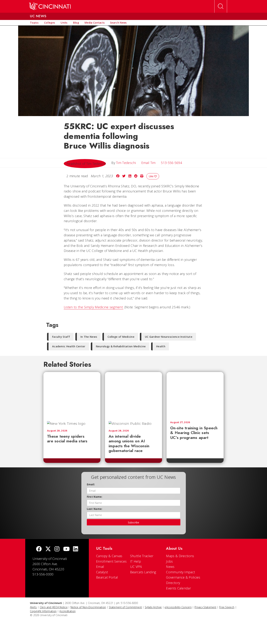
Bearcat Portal (107, 577)
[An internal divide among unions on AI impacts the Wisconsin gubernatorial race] (133, 395)
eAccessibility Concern (178, 607)
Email (100, 566)
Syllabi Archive (153, 607)
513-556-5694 (171, 163)
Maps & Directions (180, 556)
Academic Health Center (68, 346)
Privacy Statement (205, 607)
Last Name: (94, 509)
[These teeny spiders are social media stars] (71, 395)
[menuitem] (34, 22)
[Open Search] (220, 6)
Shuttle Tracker (141, 556)
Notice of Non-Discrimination (88, 607)
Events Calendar (178, 588)
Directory (173, 583)
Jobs (169, 561)
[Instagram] (57, 549)
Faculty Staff (61, 336)
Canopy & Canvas (109, 556)
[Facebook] (39, 549)
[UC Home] (49, 6)
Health (160, 346)
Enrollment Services (111, 561)
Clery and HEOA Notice (54, 607)
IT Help (135, 561)
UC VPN (136, 566)
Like (151, 176)
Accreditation (67, 611)
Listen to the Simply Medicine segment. (93, 307)
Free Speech (226, 607)
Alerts (33, 607)
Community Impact (180, 572)
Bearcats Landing (143, 572)
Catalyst (102, 572)
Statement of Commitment (125, 607)
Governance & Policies (183, 577)
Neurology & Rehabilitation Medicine (121, 346)
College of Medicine (121, 336)
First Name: (94, 496)
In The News (88, 336)
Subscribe (133, 522)
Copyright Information (43, 611)
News (170, 566)
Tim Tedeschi (126, 163)
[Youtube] (66, 549)
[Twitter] (48, 549)
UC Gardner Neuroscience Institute (168, 336)
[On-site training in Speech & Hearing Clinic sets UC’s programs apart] (195, 395)
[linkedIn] (75, 549)
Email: (91, 484)
